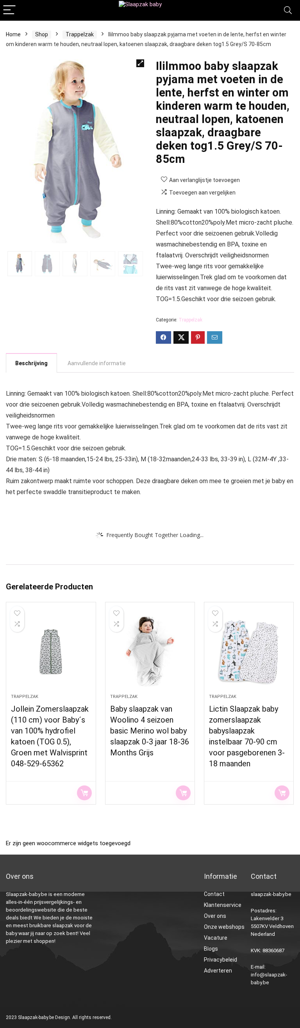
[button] (140, 63)
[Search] (288, 10)
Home (13, 34)
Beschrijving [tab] (31, 363)
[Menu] (9, 10)
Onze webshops (224, 927)
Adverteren (218, 970)
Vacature (215, 938)
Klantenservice (222, 905)
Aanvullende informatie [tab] (97, 363)
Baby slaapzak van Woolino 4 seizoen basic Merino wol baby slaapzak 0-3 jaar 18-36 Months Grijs (149, 730)
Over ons (215, 916)
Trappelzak (80, 34)
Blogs (211, 949)
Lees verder (84, 792)
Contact (214, 894)
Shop (41, 34)
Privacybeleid (220, 960)
